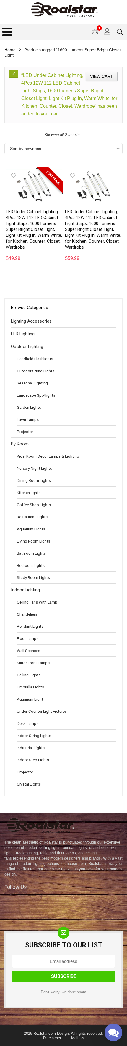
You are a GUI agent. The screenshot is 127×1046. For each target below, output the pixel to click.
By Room (20, 444)
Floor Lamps (27, 638)
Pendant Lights (30, 626)
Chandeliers (27, 614)
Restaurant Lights (32, 516)
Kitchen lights (28, 492)
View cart (101, 76)
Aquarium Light (30, 699)
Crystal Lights (29, 784)
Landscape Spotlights (36, 395)
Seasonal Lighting (32, 383)
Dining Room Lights (34, 480)
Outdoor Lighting (27, 346)
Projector (25, 431)
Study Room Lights (33, 577)
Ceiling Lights (28, 674)
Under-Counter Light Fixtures (42, 711)
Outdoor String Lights (35, 370)
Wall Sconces (28, 650)
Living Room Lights (33, 541)
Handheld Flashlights (35, 358)
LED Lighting (23, 334)
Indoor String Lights (34, 735)
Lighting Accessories (31, 321)
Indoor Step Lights (33, 759)
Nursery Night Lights (34, 468)
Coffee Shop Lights (34, 504)
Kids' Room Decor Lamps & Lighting (48, 456)
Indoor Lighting (25, 590)
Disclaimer (52, 1038)
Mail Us (77, 1038)
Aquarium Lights (31, 529)
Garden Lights (29, 407)
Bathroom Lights (31, 553)
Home (10, 49)
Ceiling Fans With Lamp (37, 602)
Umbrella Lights (30, 687)
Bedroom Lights (31, 565)
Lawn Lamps (28, 419)
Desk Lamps (27, 723)
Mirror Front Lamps (33, 662)
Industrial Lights (31, 747)
